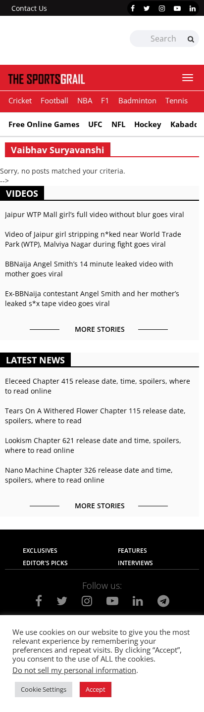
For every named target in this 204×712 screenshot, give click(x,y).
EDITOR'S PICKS (45, 563)
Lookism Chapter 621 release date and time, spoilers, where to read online (93, 445)
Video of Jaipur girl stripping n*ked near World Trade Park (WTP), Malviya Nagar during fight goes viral (93, 239)
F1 (105, 100)
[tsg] (53, 40)
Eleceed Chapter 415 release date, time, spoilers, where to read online (97, 386)
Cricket (20, 100)
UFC (95, 124)
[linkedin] (192, 8)
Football (54, 100)
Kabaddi (186, 124)
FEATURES (132, 550)
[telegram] (163, 601)
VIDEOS (22, 193)
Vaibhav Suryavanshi (57, 150)
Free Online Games (43, 124)
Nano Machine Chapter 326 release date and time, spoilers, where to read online (89, 475)
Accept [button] (95, 689)
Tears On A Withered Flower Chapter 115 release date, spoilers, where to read (95, 415)
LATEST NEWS (35, 360)
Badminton (137, 100)
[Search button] (191, 39)
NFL (118, 124)
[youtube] (177, 8)
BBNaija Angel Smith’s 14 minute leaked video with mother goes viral (89, 268)
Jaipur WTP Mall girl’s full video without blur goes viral (94, 214)
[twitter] (146, 8)
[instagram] (161, 8)
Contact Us (29, 8)
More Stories (100, 329)
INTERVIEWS (135, 563)
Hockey (147, 124)
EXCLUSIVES (40, 550)
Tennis (176, 100)
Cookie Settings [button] (43, 689)
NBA (84, 100)
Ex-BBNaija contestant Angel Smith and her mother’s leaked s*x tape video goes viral (92, 298)
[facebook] (132, 8)
